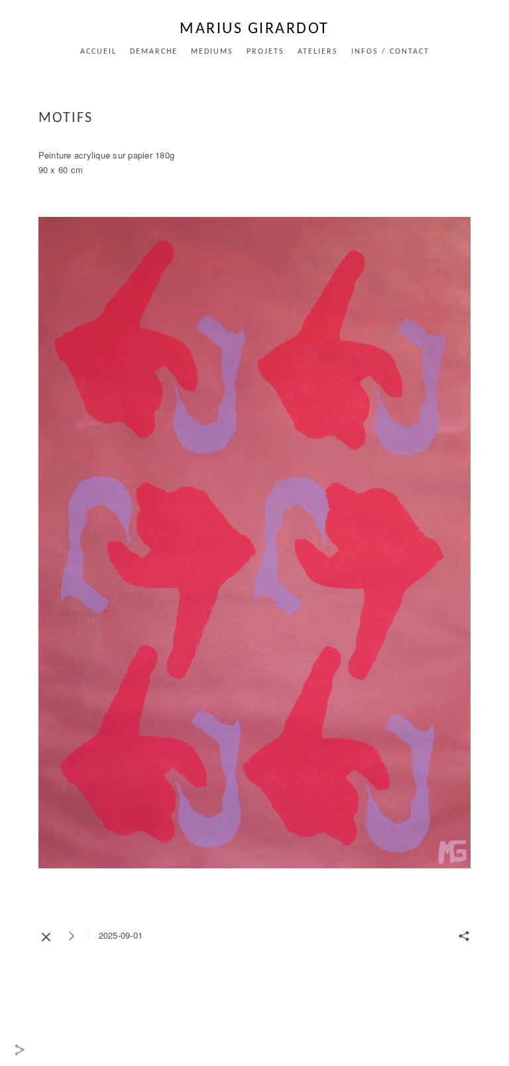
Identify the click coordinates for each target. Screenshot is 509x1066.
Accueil (98, 52)
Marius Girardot (254, 29)
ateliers (318, 52)
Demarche (154, 52)
